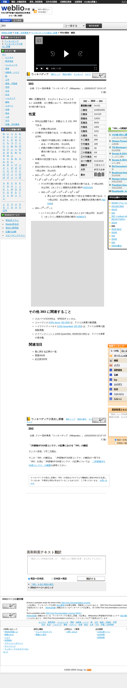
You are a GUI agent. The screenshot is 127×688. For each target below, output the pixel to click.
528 (54, 129)
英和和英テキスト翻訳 (44, 552)
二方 (49, 451)
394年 (114, 239)
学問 (7, 87)
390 (101, 183)
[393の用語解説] (6, 20)
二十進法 (85, 148)
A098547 (80, 216)
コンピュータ (11, 65)
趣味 (7, 102)
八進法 (84, 135)
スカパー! (39, 318)
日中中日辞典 (51, 2)
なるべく (118, 399)
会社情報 (101, 635)
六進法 (84, 127)
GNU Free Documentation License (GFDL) (63, 613)
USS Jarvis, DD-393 (59, 322)
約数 (58, 121)
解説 (85, 445)
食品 (7, 113)
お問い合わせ (71, 632)
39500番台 (116, 246)
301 (57, 144)
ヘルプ (7, 637)
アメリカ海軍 (81, 322)
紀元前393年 (41, 359)
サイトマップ (10, 646)
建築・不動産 (11, 83)
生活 (7, 94)
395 (47, 187)
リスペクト (119, 394)
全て (4, 54)
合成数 (44, 121)
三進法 (84, 114)
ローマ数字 (86, 161)
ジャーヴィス (41, 322)
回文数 (47, 159)
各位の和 (39, 166)
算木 (83, 175)
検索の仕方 (9, 635)
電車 (7, 68)
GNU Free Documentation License (75, 603)
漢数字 (84, 165)
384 (43, 170)
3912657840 (117, 206)
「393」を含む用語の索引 (42, 584)
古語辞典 (78, 2)
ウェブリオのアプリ (43, 632)
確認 (116, 360)
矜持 (116, 389)
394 (101, 101)
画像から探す (41, 635)
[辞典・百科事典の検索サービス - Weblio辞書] (15, 10)
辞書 (5, 2)
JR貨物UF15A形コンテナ (43, 445)
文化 (7, 91)
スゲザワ (118, 384)
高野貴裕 (118, 370)
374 (68, 151)
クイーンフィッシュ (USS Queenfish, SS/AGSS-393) (61, 334)
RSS (89, 670)
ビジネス (9, 57)
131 (70, 121)
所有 (39, 451)
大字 (83, 169)
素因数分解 (86, 105)
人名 (7, 117)
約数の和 (45, 129)
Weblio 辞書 (6, 33)
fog (115, 380)
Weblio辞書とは (11, 632)
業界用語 (9, 61)
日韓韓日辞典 (65, 2)
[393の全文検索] (17, 20)
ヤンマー (33, 451)
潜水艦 (40, 337)
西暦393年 (40, 355)
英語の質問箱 (12, 228)
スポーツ (9, 106)
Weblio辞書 (50, 608)
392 (85, 101)
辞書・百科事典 (22, 33)
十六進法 (85, 144)
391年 (114, 209)
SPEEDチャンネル (66, 318)
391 (70, 132)
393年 (114, 232)
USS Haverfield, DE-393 (70, 326)
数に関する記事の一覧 (46, 351)
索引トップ (55, 74)
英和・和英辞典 (36, 2)
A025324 (87, 187)
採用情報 (101, 637)
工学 (7, 80)
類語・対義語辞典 (18, 2)
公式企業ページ (103, 632)
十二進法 (85, 139)
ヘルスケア (10, 98)
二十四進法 (86, 152)
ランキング (78, 74)
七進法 (84, 131)
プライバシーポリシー (13, 643)
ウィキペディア (40, 74)
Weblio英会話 (12, 224)
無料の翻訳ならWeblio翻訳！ (44, 10)
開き (54, 451)
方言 (7, 120)
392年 (114, 222)
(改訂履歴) (60, 605)
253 (92, 213)
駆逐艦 (93, 322)
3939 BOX (116, 229)
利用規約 (8, 640)
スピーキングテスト (15, 235)
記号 (5, 210)
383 (69, 159)
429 (53, 170)
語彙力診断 (11, 231)
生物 (7, 109)
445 (67, 144)
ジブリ (117, 365)
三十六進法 (86, 156)
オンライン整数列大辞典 (64, 187)
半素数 (48, 132)
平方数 (50, 183)
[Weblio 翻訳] (34, 11)
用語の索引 (67, 74)
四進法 (84, 118)
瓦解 (116, 375)
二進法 (84, 110)
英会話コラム (12, 220)
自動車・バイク (12, 72)
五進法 (84, 122)
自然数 (38, 103)
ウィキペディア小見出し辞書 (44, 33)
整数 (50, 103)
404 (37, 163)
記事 (62, 445)
